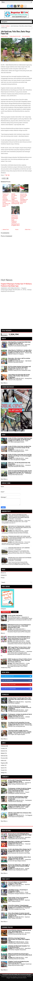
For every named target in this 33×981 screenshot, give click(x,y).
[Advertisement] (16, 311)
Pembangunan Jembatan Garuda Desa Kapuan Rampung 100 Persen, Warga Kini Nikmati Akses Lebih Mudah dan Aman (19, 790)
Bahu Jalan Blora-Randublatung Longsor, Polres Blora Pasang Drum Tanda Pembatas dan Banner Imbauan (18, 516)
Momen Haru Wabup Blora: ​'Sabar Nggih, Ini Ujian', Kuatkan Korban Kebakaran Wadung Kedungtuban (19, 866)
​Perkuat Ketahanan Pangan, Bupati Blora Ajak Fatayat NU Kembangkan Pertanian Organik (19, 805)
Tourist (2, 770)
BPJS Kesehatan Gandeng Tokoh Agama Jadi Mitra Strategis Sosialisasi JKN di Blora (19, 367)
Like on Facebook (7, 680)
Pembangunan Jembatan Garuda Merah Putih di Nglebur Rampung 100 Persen (20, 715)
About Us (3, 572)
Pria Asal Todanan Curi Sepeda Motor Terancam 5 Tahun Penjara (17, 882)
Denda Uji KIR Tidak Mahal (15, 615)
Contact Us (4, 575)
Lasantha (24, 976)
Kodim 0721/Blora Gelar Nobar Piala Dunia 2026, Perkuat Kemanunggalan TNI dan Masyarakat (20, 439)
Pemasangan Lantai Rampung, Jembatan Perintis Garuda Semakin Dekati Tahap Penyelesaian (18, 798)
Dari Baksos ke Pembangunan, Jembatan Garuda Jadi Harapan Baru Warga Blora (19, 527)
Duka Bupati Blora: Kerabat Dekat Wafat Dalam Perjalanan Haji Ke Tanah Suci (19, 342)
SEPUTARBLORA (15, 974)
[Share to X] (6, 178)
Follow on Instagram (9, 688)
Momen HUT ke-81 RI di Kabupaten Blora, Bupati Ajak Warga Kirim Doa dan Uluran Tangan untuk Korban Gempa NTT (19, 638)
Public (2, 760)
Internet (3, 751)
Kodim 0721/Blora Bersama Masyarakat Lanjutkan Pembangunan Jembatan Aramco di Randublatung (19, 707)
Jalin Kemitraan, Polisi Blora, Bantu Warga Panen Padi (15, 32)
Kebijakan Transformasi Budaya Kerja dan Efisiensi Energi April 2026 (18, 962)
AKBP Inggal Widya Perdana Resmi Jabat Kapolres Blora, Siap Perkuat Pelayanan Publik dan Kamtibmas (19, 649)
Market (2, 753)
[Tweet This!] (7, 175)
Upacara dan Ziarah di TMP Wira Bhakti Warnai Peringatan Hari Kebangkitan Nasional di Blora (24, 198)
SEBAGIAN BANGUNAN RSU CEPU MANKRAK (19, 547)
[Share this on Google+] (9, 175)
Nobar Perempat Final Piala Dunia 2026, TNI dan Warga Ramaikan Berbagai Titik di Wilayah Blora (20, 471)
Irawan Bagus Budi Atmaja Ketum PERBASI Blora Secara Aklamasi (19, 558)
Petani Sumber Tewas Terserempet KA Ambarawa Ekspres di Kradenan (18, 898)
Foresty (3, 748)
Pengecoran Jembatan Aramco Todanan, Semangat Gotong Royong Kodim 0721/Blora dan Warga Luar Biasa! (7, 200)
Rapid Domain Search (21, 977)
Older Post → (28, 229)
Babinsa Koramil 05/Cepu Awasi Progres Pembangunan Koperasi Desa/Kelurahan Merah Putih (20, 955)
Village (2, 772)
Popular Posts (5, 612)
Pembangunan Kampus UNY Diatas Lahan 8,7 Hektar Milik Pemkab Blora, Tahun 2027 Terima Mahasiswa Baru (20, 538)
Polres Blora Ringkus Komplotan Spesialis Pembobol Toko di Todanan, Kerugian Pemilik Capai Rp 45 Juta (19, 914)
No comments (26, 36)
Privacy (2, 577)
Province (3, 758)
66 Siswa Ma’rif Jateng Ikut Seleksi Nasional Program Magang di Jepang (19, 781)
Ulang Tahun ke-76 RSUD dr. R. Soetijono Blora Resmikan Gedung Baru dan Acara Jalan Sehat (20, 351)
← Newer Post (5, 229)
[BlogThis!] (4, 178)
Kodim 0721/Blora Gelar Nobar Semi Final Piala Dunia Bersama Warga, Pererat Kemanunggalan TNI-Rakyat (20, 456)
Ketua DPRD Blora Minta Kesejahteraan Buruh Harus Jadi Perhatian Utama (19, 931)
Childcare (3, 746)
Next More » (4, 383)
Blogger (29, 974)
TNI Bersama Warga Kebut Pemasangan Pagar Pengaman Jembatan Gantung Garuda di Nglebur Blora (15, 220)
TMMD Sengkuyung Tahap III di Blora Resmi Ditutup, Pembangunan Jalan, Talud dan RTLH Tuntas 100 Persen (20, 660)
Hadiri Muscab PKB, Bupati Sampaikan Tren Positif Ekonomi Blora (19, 946)
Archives (14, 612)
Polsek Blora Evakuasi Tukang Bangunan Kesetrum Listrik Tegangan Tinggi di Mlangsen (20, 906)
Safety (2, 765)
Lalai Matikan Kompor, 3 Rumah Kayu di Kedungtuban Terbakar (17, 890)
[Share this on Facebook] (5, 175)
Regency (3, 763)
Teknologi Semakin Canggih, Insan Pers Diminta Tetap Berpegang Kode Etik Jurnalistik (19, 731)
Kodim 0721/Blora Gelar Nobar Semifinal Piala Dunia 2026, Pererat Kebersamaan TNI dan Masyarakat (19, 448)
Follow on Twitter (8, 676)
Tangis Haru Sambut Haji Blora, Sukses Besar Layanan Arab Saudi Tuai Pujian (19, 857)
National (3, 755)
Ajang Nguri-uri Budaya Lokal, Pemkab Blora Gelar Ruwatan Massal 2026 (19, 842)
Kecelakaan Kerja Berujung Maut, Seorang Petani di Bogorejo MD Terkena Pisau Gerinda (19, 723)
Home (2, 26)
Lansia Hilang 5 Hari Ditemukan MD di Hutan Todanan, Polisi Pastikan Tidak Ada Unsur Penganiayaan (19, 376)
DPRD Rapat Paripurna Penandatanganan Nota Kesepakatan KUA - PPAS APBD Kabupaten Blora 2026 (19, 626)
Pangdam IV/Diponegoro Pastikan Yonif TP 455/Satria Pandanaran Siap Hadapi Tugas (16, 285)
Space (2, 767)
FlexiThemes (9, 976)
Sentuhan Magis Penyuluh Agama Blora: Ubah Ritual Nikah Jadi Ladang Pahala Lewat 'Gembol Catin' (19, 699)
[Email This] (2, 178)
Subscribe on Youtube (9, 684)
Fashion (8, 26)
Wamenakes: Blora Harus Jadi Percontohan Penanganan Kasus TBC (19, 359)
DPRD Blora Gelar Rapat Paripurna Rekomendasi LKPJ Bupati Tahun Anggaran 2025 (19, 939)
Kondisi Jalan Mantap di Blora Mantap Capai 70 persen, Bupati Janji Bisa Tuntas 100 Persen (19, 850)
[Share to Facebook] (7, 178)
